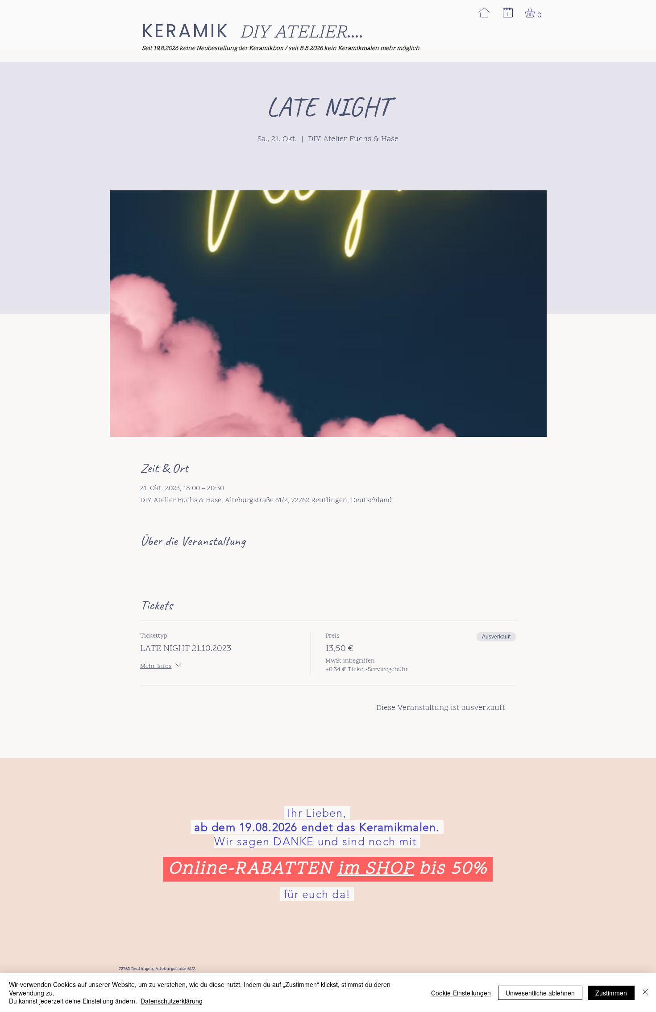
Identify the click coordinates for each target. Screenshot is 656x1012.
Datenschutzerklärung (172, 1000)
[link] (536, 13)
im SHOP (375, 869)
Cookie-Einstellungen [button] (461, 992)
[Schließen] (645, 992)
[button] (508, 12)
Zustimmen (611, 992)
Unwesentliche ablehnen (540, 992)
